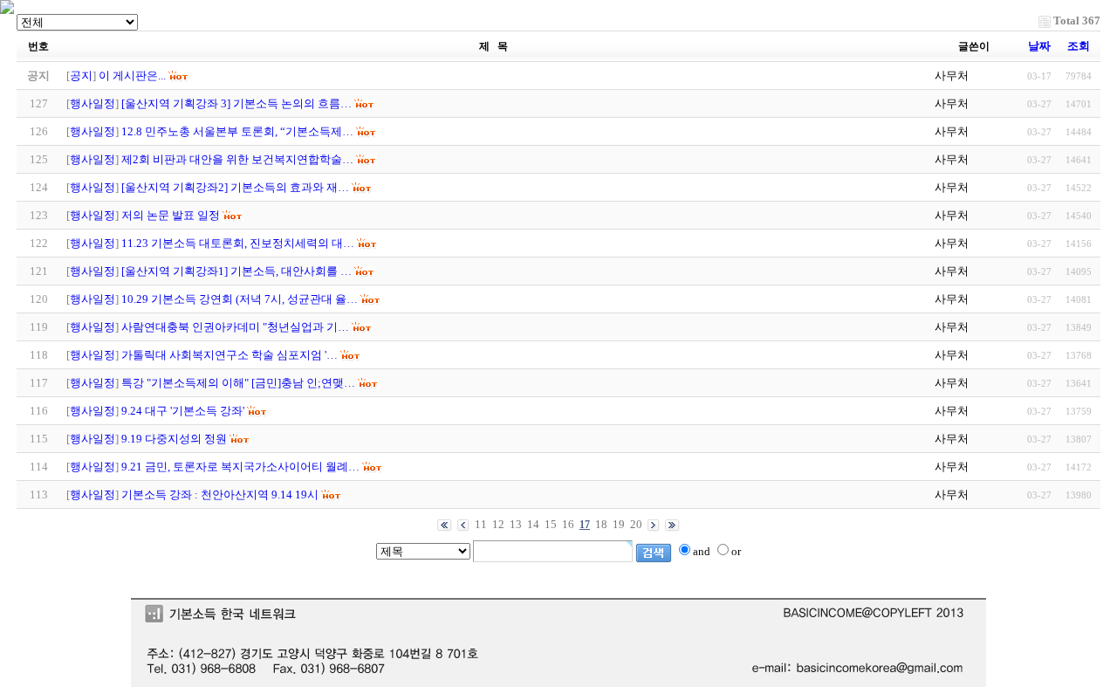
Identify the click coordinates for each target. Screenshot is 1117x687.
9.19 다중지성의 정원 (174, 438)
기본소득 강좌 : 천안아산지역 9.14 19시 (220, 494)
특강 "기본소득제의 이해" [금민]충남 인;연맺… (238, 382)
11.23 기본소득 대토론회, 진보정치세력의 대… (237, 243)
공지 (81, 75)
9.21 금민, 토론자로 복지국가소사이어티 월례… (240, 466)
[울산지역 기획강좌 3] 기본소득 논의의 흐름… (236, 103)
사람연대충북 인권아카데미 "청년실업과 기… (235, 326)
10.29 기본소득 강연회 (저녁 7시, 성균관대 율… (239, 299)
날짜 (1039, 45)
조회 (1078, 45)
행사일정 (92, 103)
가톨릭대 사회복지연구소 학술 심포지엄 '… (229, 354)
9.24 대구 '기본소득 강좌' (182, 410)
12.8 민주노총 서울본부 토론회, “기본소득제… (237, 131)
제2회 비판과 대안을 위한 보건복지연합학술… (237, 159)
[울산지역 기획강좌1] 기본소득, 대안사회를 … (236, 271)
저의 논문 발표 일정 (170, 215)
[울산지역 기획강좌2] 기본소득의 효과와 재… (235, 187)
